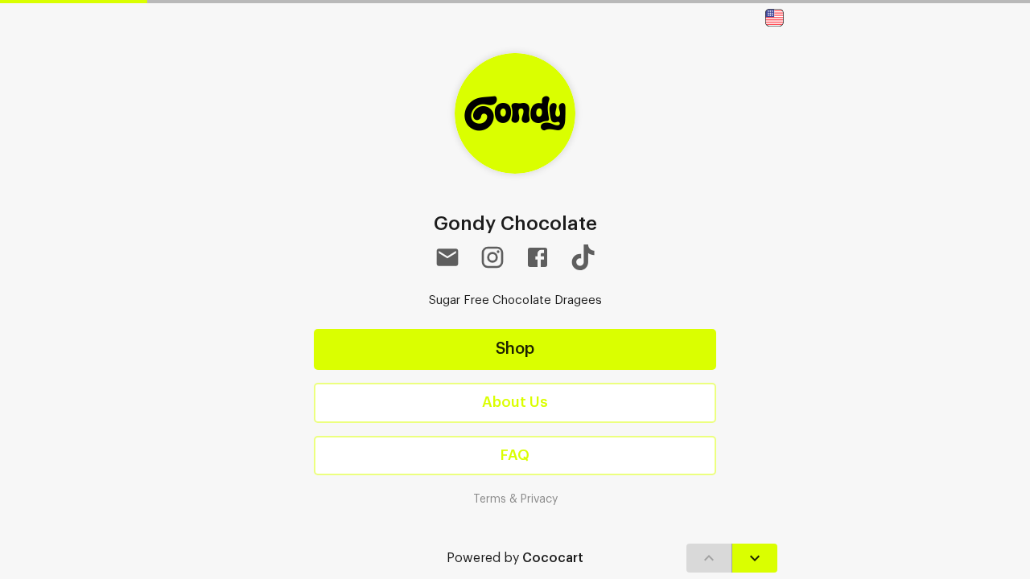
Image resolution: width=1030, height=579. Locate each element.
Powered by (515, 558)
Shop (515, 349)
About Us (515, 402)
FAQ (515, 455)
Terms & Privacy (515, 499)
